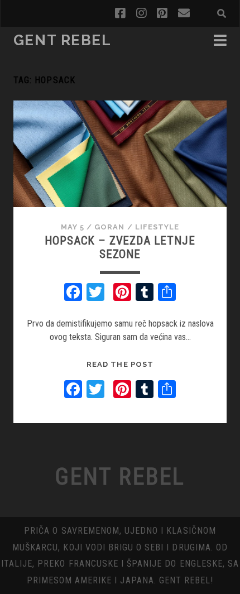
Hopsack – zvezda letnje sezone (120, 247)
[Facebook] (73, 293)
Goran (109, 227)
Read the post (120, 364)
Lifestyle (157, 227)
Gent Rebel (62, 40)
